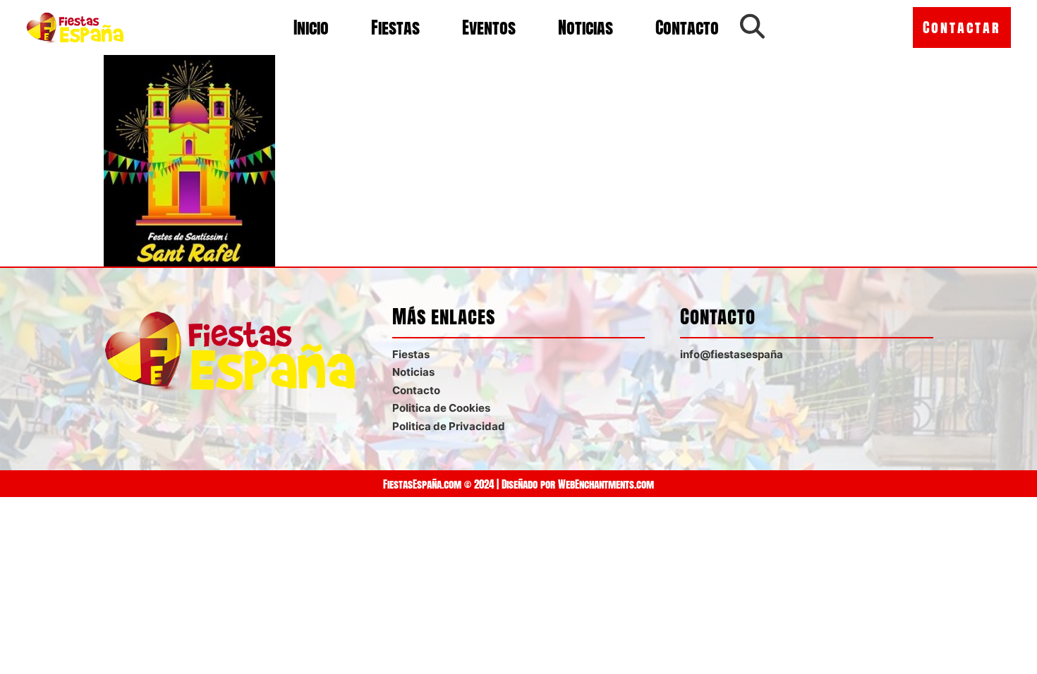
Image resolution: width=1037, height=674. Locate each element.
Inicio (311, 27)
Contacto (687, 27)
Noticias (585, 27)
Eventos (489, 27)
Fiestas (395, 27)
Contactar (962, 27)
